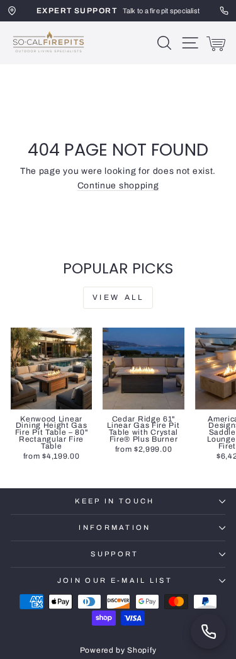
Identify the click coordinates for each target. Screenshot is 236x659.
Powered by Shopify (118, 650)
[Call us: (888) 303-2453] (208, 631)
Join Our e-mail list (114, 580)
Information (114, 527)
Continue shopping (118, 185)
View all (118, 297)
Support (114, 554)
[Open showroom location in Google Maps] (12, 10)
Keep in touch (114, 501)
